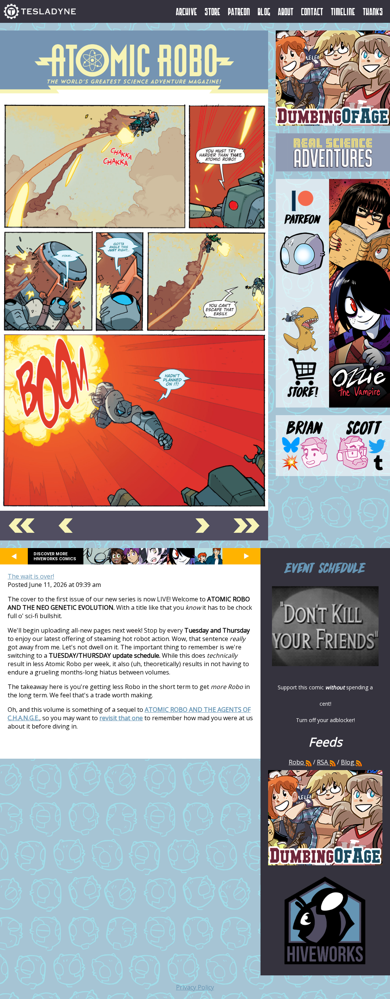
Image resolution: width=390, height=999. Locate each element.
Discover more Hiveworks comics (55, 556)
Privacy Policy (195, 987)
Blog (264, 11)
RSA (322, 762)
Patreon (239, 11)
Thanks (373, 11)
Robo (297, 762)
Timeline (343, 11)
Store (213, 11)
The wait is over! (31, 576)
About (286, 11)
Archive (186, 11)
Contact (312, 11)
